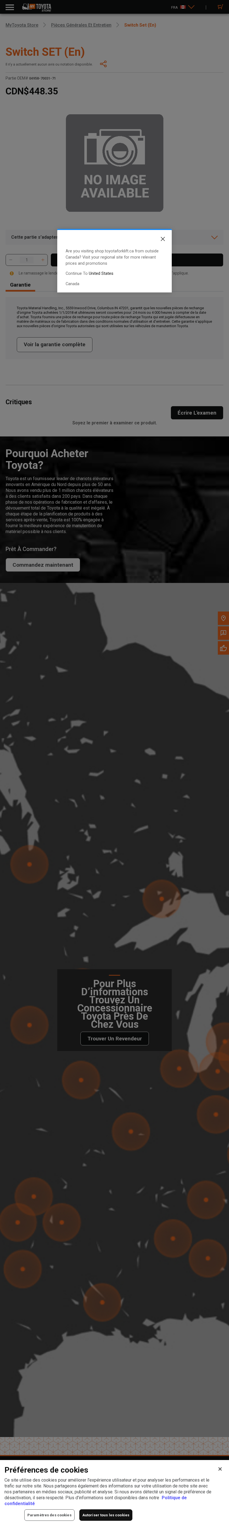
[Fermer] (220, 1469)
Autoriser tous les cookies (105, 1515)
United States (101, 273)
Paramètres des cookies (49, 1515)
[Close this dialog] (158, 240)
